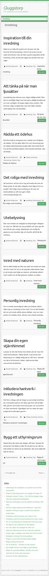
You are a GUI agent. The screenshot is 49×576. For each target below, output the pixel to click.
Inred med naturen (18, 260)
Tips (34, 66)
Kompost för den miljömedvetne (17, 556)
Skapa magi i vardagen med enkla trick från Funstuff (24, 533)
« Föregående (10, 473)
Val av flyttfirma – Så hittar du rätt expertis (20, 545)
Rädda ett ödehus (17, 134)
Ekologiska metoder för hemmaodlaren (19, 536)
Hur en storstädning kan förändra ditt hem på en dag (24, 522)
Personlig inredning (19, 300)
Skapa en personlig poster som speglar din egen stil (24, 493)
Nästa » (41, 473)
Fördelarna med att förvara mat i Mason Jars (21, 516)
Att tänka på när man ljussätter (20, 88)
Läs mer (41, 72)
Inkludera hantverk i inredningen (19, 391)
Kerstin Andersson (12, 66)
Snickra (14, 160)
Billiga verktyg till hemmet (15, 542)
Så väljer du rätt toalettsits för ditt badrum (20, 525)
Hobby (28, 157)
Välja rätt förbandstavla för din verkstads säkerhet (23, 530)
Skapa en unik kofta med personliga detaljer (21, 539)
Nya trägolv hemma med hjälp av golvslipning (21, 547)
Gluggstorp (13, 7)
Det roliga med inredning (23, 177)
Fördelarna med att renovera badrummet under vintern (24, 519)
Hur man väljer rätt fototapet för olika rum (20, 527)
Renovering (7, 160)
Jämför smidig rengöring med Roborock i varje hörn (23, 507)
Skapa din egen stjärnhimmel (15, 343)
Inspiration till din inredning (17, 40)
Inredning (29, 66)
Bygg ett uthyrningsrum (22, 437)
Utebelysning (14, 217)
